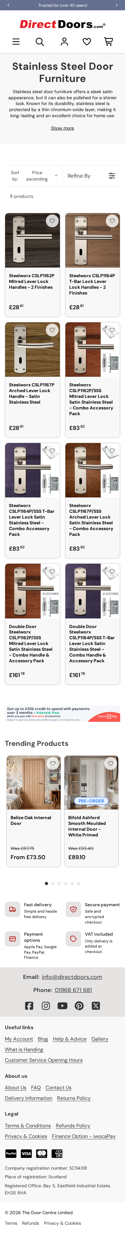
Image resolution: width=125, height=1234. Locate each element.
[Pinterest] (79, 1006)
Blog (43, 1039)
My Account (19, 1039)
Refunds (30, 1223)
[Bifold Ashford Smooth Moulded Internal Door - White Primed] (91, 783)
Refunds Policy (73, 1125)
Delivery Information (28, 1098)
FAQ (36, 1087)
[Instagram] (46, 1006)
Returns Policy (74, 1098)
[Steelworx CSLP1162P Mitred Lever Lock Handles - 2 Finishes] (32, 240)
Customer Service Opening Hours (44, 1060)
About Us (15, 1087)
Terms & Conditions (28, 1125)
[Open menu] (16, 42)
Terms (11, 1223)
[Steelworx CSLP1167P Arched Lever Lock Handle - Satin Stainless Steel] (32, 349)
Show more (62, 128)
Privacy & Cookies (26, 1136)
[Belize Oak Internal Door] (34, 783)
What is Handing (24, 1049)
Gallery (99, 1039)
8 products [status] (21, 196)
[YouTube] (62, 1006)
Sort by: (29, 176)
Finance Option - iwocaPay (84, 1136)
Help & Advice (70, 1039)
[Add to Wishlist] (52, 220)
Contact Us (58, 1087)
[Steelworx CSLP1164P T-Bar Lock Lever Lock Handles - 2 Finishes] (92, 240)
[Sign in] (64, 42)
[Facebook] (29, 1006)
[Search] (40, 42)
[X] (96, 1006)
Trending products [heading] (37, 743)
